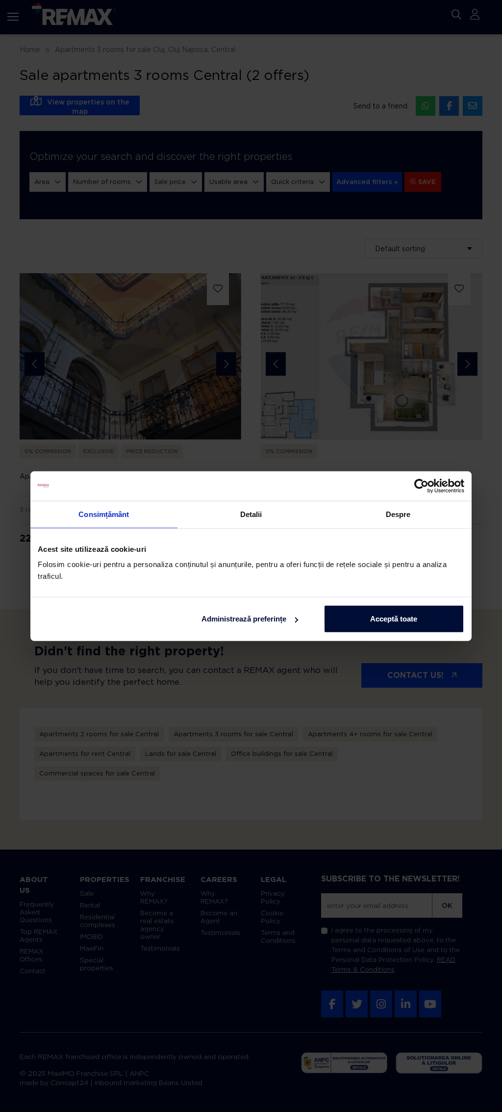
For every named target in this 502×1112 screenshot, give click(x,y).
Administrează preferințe (243, 619)
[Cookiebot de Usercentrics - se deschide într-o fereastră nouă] (421, 485)
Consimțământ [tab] (103, 514)
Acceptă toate (393, 619)
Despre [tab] (398, 514)
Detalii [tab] (251, 514)
